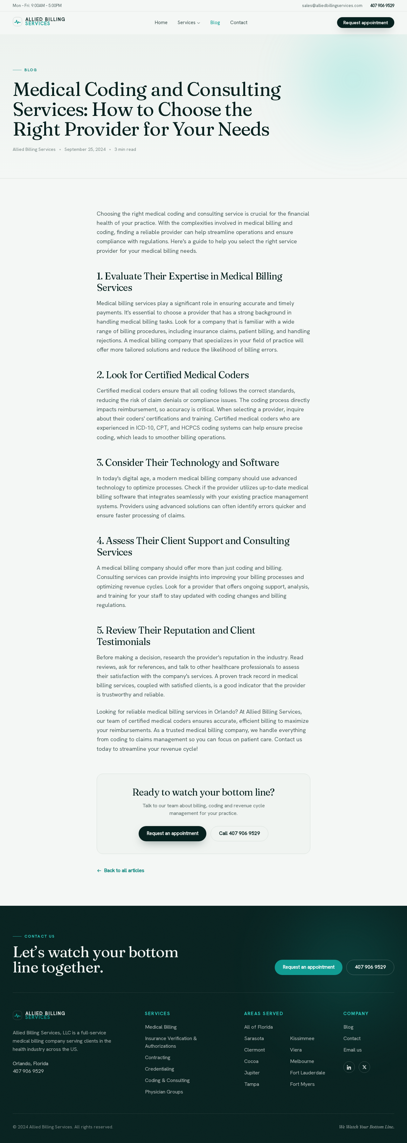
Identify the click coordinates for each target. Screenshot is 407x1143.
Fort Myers (302, 1084)
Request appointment (365, 22)
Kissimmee (302, 1038)
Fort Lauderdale (307, 1072)
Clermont (254, 1049)
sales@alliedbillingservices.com (332, 5)
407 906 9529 (382, 5)
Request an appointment (172, 833)
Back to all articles (124, 870)
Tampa (251, 1084)
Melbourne (302, 1061)
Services (187, 22)
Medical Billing (161, 1027)
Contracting (157, 1057)
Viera (296, 1049)
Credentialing (159, 1069)
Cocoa (251, 1061)
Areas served (264, 1013)
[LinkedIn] (349, 1067)
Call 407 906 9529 (239, 833)
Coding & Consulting (167, 1080)
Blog (215, 22)
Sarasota (254, 1038)
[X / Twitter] (364, 1067)
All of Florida (258, 1027)
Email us (352, 1049)
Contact (238, 22)
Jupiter (252, 1072)
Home (161, 22)
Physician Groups (164, 1091)
